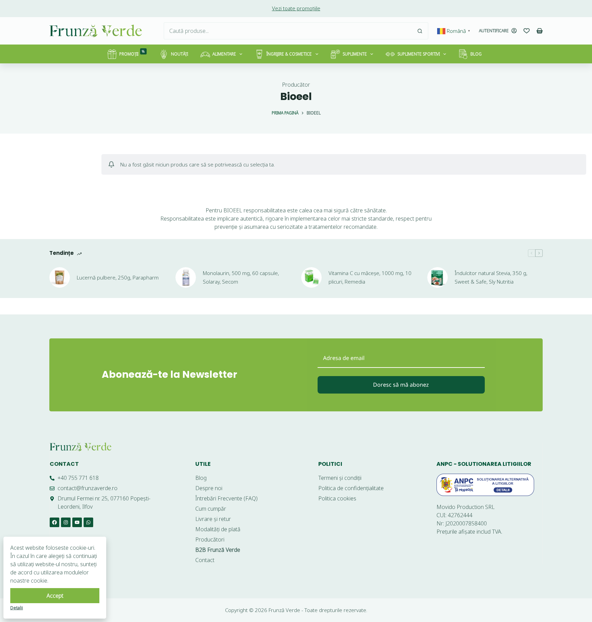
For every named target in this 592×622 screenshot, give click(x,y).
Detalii (16, 608)
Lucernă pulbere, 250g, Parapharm (118, 277)
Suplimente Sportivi (418, 54)
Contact (64, 464)
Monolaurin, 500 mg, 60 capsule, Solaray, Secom (241, 277)
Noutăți (179, 54)
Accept (55, 595)
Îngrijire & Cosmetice (289, 54)
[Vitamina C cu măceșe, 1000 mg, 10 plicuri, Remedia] (311, 277)
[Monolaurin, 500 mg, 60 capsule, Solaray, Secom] (185, 277)
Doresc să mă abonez (401, 384)
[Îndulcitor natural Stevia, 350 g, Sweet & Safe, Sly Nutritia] (437, 277)
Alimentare (224, 54)
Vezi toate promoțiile (296, 8)
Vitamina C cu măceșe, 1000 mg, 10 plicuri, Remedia (370, 277)
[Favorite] (526, 31)
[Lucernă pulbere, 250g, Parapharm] (59, 277)
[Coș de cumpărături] (539, 31)
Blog (476, 54)
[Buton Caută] (419, 31)
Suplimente (355, 54)
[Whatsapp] (88, 522)
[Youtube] (77, 522)
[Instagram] (66, 522)
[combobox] (287, 30)
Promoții (132, 53)
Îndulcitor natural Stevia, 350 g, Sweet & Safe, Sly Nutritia (491, 277)
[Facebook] (54, 522)
